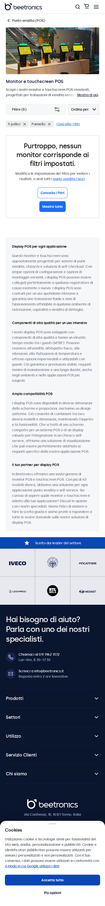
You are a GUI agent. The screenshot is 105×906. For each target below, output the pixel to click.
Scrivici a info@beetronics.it (41, 671)
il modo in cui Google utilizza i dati (32, 866)
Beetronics (35, 801)
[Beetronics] (23, 6)
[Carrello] (86, 6)
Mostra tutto (52, 206)
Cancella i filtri (68, 124)
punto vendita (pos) (69, 179)
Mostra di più (87, 95)
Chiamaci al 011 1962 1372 (39, 654)
